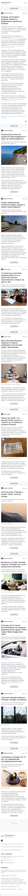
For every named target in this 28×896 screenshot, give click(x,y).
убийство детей (6, 116)
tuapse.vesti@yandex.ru (9, 862)
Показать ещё (14, 823)
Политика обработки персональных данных (12, 846)
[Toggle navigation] (25, 3)
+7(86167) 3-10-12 (7, 860)
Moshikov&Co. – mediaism (15, 889)
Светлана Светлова (8, 13)
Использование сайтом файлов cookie (11, 850)
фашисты (14, 116)
